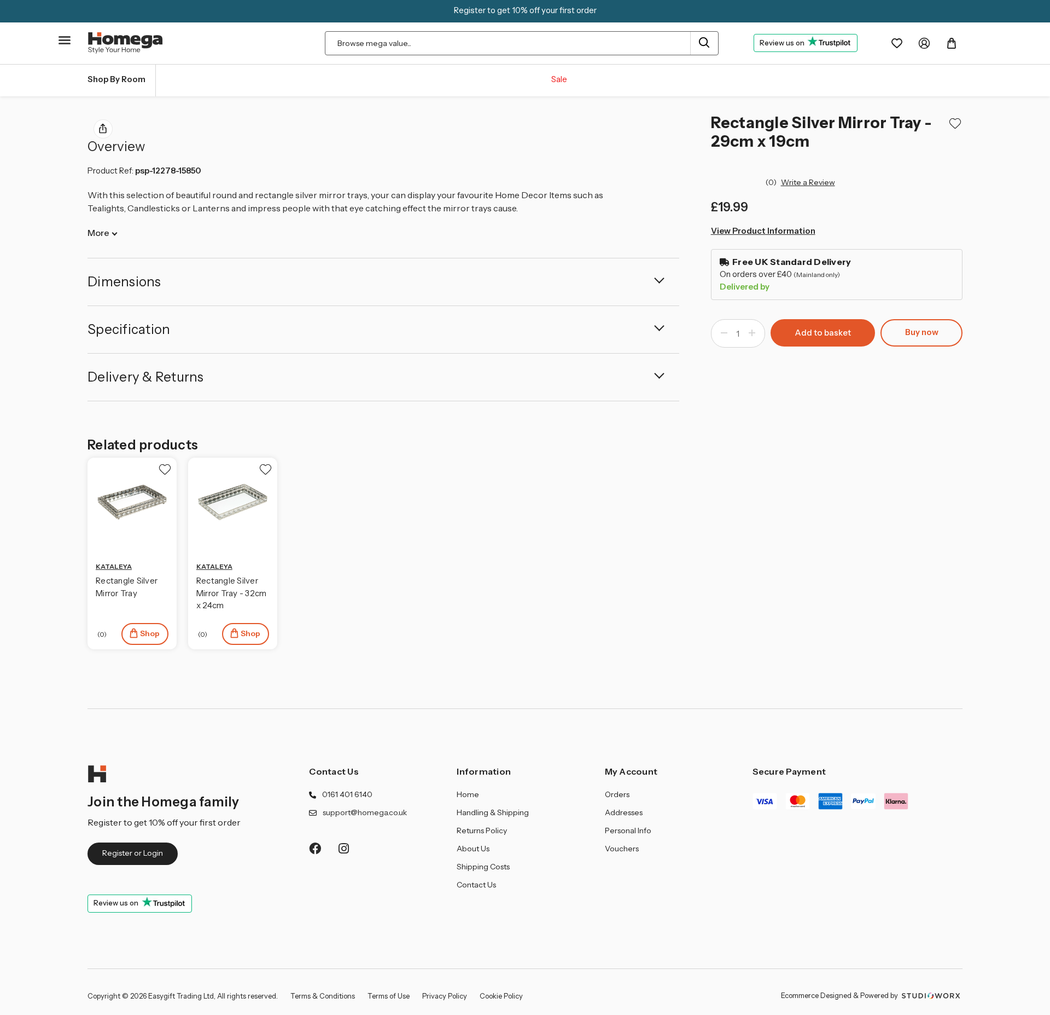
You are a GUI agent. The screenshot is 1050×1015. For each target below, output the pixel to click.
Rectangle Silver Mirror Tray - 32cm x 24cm (231, 592)
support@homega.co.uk (365, 812)
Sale (559, 79)
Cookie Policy (501, 995)
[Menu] (65, 45)
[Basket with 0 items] (951, 43)
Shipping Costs (483, 867)
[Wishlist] (896, 43)
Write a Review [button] (808, 182)
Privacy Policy (444, 995)
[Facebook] (314, 848)
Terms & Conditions (322, 995)
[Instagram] (344, 848)
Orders (617, 794)
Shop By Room (116, 79)
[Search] (704, 43)
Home (468, 794)
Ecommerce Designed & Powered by (840, 995)
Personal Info (628, 830)
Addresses (624, 812)
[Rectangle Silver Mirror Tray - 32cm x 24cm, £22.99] (232, 502)
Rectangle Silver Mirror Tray (127, 586)
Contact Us (334, 771)
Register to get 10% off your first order (525, 10)
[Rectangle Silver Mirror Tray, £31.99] (132, 502)
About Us (473, 848)
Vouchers (622, 848)
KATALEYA (114, 566)
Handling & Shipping (493, 812)
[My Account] (924, 43)
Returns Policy (482, 830)
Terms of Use (389, 995)
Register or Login (132, 853)
